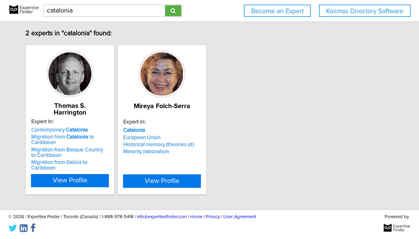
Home (196, 216)
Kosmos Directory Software (364, 11)
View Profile (70, 180)
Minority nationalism (146, 151)
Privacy (213, 216)
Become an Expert (277, 11)
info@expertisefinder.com (162, 216)
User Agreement (239, 216)
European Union (141, 137)
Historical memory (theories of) (158, 144)
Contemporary (59, 130)
